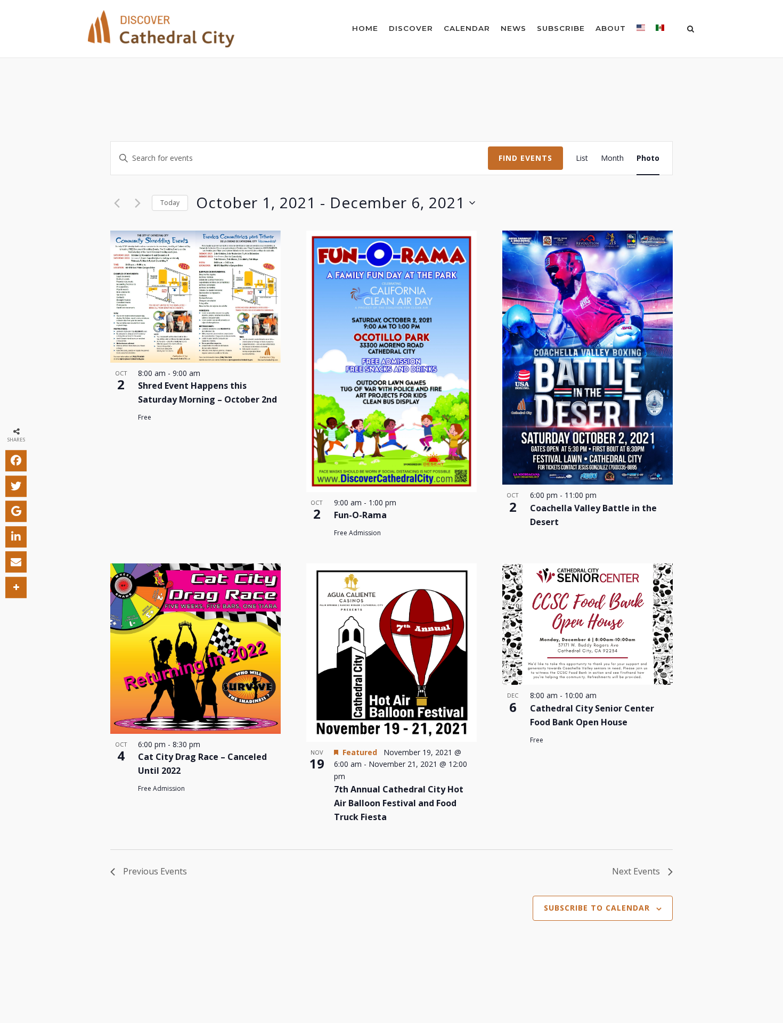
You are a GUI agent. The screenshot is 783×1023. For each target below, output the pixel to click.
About (611, 28)
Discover (411, 28)
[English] (641, 30)
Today (170, 202)
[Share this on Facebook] (16, 460)
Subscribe (561, 28)
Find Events (525, 158)
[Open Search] (690, 30)
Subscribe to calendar (597, 908)
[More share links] (16, 587)
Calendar (467, 28)
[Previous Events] (116, 203)
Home (365, 28)
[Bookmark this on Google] (16, 511)
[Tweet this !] (16, 485)
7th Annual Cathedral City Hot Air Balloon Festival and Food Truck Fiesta (398, 803)
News (513, 28)
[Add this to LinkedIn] (16, 536)
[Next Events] (137, 203)
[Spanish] (660, 30)
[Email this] (16, 561)
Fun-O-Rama (360, 515)
